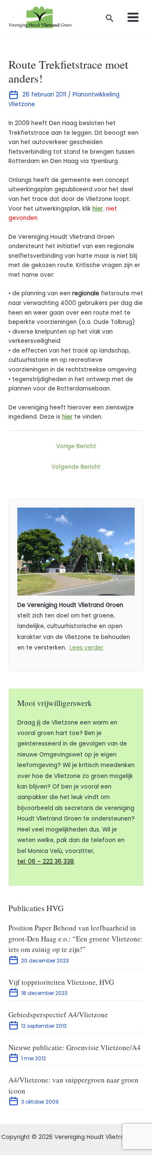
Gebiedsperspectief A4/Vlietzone (58, 1014)
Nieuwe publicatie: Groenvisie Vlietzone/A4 (74, 1047)
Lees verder (86, 648)
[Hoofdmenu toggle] (133, 17)
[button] (110, 19)
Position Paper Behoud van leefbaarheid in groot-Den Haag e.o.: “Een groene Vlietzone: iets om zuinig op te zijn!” (75, 938)
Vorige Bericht (76, 446)
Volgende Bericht (76, 467)
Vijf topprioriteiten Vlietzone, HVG (61, 982)
